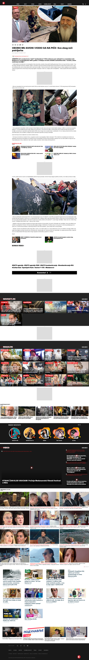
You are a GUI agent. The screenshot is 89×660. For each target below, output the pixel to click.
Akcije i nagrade (33, 653)
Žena (55, 4)
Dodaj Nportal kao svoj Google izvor (21, 56)
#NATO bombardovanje (48, 265)
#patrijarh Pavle (28, 267)
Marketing (26, 653)
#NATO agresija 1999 (31, 265)
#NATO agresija (17, 265)
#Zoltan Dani (16, 267)
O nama (10, 653)
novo (18, 4)
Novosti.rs (9, 299)
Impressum (20, 653)
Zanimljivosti (47, 4)
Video (6, 448)
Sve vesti (84, 299)
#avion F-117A (40, 267)
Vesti (25, 4)
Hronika (70, 4)
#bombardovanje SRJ (66, 265)
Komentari (42, 273)
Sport (62, 4)
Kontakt (15, 653)
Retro (40, 4)
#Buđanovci (49, 267)
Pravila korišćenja (43, 653)
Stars (32, 4)
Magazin (8, 347)
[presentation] (78, 425)
